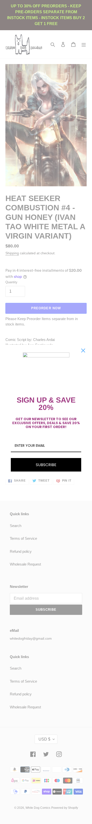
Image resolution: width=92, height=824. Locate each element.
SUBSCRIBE (46, 465)
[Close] (83, 350)
